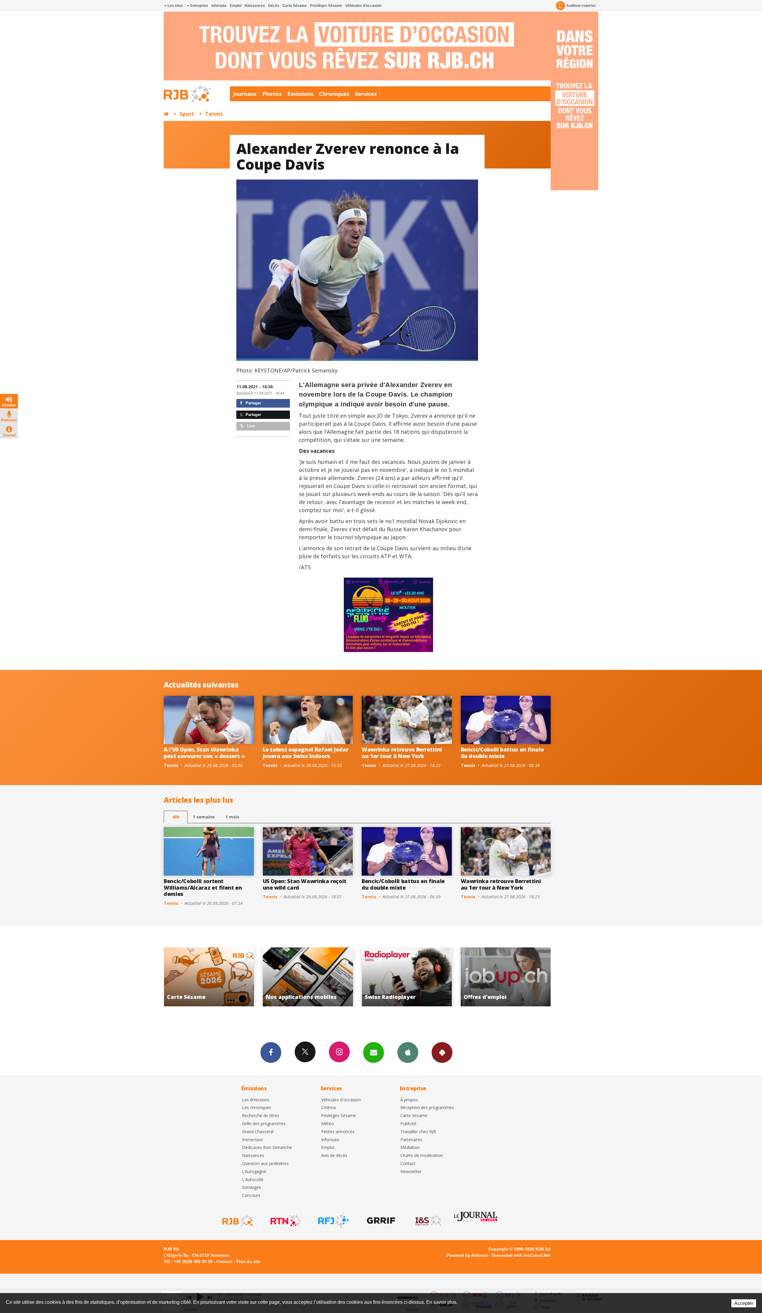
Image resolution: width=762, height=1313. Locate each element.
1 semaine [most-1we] (204, 817)
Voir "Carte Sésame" (407, 976)
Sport (186, 113)
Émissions (300, 93)
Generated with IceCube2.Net (521, 1255)
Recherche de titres (260, 1115)
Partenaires (411, 1139)
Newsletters (373, 1052)
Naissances (255, 6)
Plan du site (248, 1261)
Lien (250, 426)
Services (366, 93)
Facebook (270, 1052)
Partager (252, 403)
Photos (272, 93)
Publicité (408, 1123)
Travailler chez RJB (418, 1131)
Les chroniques (256, 1107)
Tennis (214, 113)
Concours (251, 1195)
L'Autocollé (252, 1179)
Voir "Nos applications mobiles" (506, 976)
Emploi (235, 6)
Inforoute (219, 6)
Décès (273, 6)
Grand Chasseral (258, 1131)
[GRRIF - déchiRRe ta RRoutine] (380, 1221)
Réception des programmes (427, 1107)
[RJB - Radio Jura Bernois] (237, 1221)
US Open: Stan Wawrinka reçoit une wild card (305, 884)
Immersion (252, 1139)
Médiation (410, 1147)
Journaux (245, 93)
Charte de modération (421, 1155)
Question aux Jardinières (265, 1163)
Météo (327, 1123)
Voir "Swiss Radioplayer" (209, 976)
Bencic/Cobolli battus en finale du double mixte (502, 753)
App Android (442, 1052)
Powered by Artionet (467, 1255)
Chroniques (334, 93)
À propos (409, 1100)
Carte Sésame (294, 6)
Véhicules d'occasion (363, 6)
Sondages (251, 1187)
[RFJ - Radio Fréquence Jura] (333, 1221)
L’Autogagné (254, 1171)
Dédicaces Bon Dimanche (267, 1147)
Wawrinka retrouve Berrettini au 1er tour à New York (402, 753)
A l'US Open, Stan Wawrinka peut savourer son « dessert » (204, 753)
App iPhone (407, 1052)
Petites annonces (338, 1131)
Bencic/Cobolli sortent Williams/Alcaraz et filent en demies (203, 887)
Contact (408, 1163)
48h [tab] (175, 817)
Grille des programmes (264, 1123)
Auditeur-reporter (581, 6)
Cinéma (328, 1107)
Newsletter (410, 1171)
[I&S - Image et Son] (428, 1221)
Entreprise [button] (198, 6)
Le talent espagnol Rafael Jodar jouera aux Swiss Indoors (306, 753)
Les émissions (255, 1100)
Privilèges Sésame (326, 6)
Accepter (743, 1303)
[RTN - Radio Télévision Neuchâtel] (285, 1221)
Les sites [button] (175, 6)
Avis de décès (334, 1155)
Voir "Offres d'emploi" (308, 976)
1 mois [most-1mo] (232, 817)
